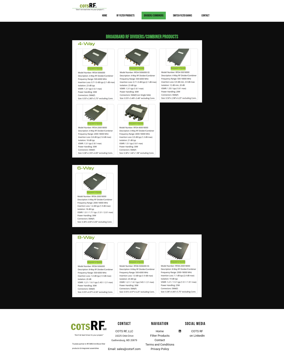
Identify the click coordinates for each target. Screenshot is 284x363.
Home (104, 15)
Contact (205, 15)
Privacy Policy (160, 349)
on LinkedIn (197, 335)
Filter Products (160, 335)
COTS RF (197, 331)
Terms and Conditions (159, 344)
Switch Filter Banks (182, 15)
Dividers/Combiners (153, 15)
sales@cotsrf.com (129, 349)
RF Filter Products (125, 15)
